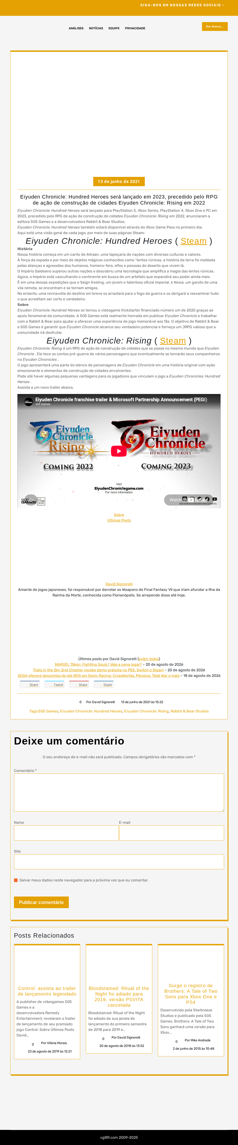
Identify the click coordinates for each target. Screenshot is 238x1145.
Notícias (96, 28)
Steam (194, 241)
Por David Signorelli (100, 702)
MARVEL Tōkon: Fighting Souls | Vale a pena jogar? (98, 664)
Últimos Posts (119, 520)
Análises (76, 28)
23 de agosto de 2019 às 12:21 (49, 1051)
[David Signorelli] (119, 552)
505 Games (48, 711)
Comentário (25, 770)
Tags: (33, 711)
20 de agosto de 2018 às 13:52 (121, 1046)
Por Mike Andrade (198, 1040)
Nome (19, 822)
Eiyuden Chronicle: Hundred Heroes (91, 711)
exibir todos (149, 659)
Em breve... (215, 26)
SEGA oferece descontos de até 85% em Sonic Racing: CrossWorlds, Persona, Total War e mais (99, 675)
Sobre (119, 515)
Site (17, 851)
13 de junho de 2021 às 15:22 (141, 702)
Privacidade (135, 28)
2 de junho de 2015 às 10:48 (193, 1049)
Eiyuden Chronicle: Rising (146, 711)
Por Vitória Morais (54, 1043)
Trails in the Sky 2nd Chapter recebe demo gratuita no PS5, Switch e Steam (98, 670)
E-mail (124, 822)
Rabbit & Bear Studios (190, 711)
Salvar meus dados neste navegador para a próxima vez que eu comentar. (84, 880)
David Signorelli (119, 584)
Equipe (114, 28)
